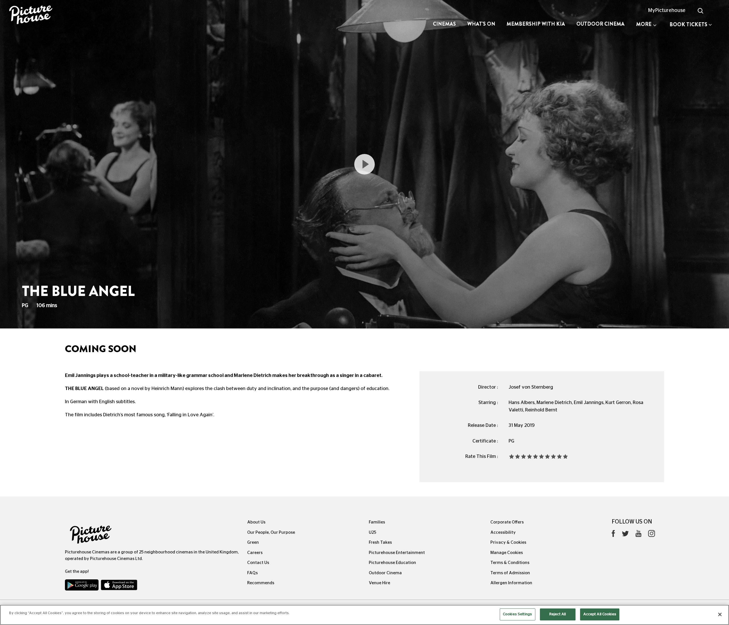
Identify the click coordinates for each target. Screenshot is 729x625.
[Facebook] (613, 535)
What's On (481, 24)
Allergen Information (511, 583)
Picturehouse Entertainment (397, 553)
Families (377, 522)
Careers (255, 553)
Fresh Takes (380, 542)
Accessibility (503, 532)
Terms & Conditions (509, 563)
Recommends (260, 583)
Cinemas (444, 24)
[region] (364, 615)
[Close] (720, 614)
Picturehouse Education (392, 563)
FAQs (252, 573)
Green (253, 542)
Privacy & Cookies (508, 542)
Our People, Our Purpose (271, 532)
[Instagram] (651, 535)
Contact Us (258, 563)
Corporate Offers (507, 522)
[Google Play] (82, 586)
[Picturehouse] (60, 15)
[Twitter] (625, 535)
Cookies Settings (517, 614)
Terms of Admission (510, 573)
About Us (256, 522)
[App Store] (119, 586)
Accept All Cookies (599, 614)
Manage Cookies (506, 553)
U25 (372, 532)
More (644, 24)
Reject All (557, 614)
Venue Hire (379, 583)
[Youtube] (638, 535)
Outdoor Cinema (600, 24)
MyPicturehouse (666, 10)
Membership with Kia (536, 24)
